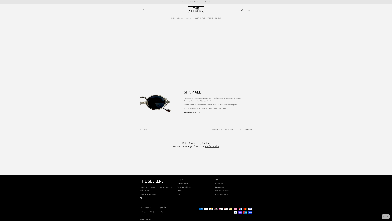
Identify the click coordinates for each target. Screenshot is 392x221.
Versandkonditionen (184, 187)
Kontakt (180, 180)
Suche (180, 191)
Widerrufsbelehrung (222, 191)
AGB (216, 180)
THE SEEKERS (147, 219)
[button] (143, 9)
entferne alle (212, 146)
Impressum (219, 183)
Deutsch (163, 212)
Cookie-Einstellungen (222, 194)
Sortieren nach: (217, 129)
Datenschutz (219, 187)
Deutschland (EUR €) (148, 212)
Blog (179, 194)
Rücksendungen (183, 183)
